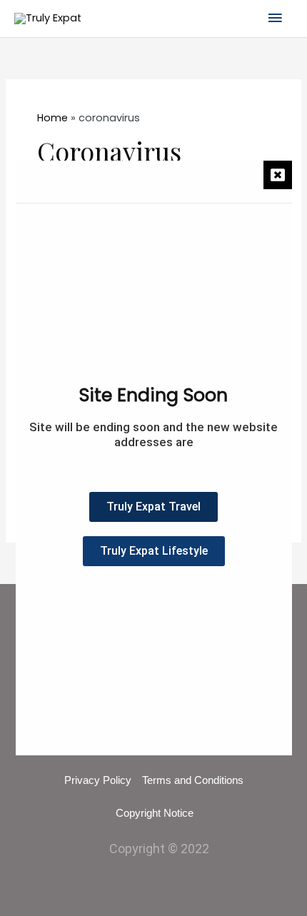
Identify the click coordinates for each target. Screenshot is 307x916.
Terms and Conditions (192, 780)
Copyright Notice (154, 813)
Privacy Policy (97, 780)
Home (52, 118)
